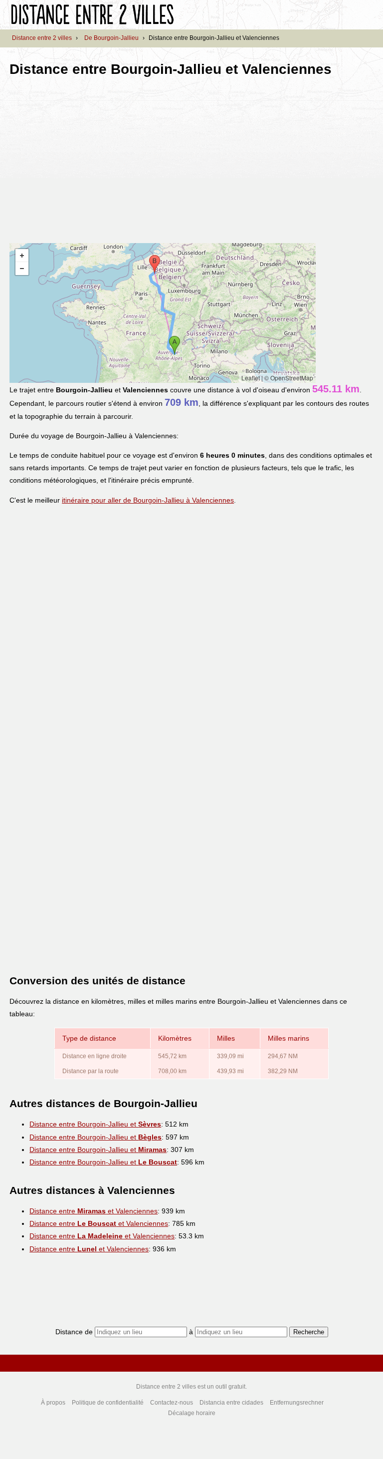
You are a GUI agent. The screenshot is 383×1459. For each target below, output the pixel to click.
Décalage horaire (191, 1413)
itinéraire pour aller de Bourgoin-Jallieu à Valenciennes (148, 500)
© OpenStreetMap (288, 377)
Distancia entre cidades (231, 1402)
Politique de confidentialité (108, 1402)
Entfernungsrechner (297, 1402)
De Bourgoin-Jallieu (111, 37)
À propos (53, 1402)
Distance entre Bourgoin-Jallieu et (95, 1124)
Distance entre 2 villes (42, 37)
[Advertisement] (93, 157)
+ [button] (21, 255)
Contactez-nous (171, 1402)
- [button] (21, 268)
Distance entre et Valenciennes (93, 1211)
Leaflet (250, 377)
